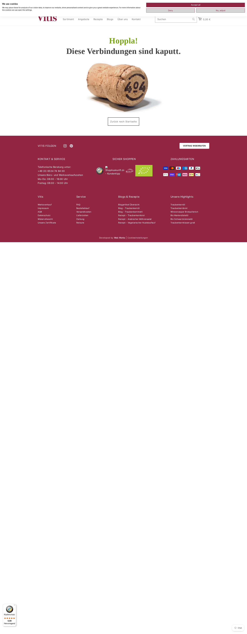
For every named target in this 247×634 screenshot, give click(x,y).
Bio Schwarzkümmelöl (182, 219)
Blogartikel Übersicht (129, 204)
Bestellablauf (82, 208)
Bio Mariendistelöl (179, 215)
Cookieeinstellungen (138, 237)
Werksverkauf (45, 204)
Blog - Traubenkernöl (129, 208)
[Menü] (14, 605)
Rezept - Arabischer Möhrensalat (135, 219)
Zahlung (80, 219)
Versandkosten (83, 212)
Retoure (80, 222)
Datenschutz (44, 215)
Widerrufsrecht (45, 219)
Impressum (43, 208)
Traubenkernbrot (179, 208)
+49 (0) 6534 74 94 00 (51, 171)
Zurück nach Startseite (123, 121)
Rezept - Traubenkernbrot (131, 215)
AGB (40, 212)
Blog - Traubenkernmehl (130, 212)
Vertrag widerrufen (194, 146)
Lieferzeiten (82, 215)
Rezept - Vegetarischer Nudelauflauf (136, 222)
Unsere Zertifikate (47, 222)
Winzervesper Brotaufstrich (184, 212)
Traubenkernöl (178, 204)
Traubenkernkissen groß (183, 222)
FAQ (78, 204)
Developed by (112, 237)
